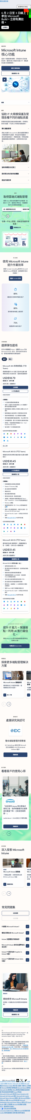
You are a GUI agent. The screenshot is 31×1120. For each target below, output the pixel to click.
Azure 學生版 (17, 1092)
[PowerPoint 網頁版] (24, 601)
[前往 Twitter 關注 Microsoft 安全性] (21, 1080)
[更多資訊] (6, 506)
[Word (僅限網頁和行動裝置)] (17, 524)
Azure (18, 1094)
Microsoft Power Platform (14, 1102)
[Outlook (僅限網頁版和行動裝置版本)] (17, 605)
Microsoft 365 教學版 (6, 1090)
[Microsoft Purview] (7, 440)
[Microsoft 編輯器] (14, 437)
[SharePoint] (11, 437)
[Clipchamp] (14, 605)
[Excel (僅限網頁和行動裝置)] (7, 433)
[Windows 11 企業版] (7, 528)
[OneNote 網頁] (4, 605)
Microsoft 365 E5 (11, 595)
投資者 (24, 1104)
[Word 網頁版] (4, 433)
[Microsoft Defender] (4, 440)
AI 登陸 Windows (8, 1083)
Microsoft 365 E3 (11, 518)
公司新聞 (9, 1104)
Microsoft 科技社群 (14, 1100)
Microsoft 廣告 (12, 1096)
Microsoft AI (3, 1094)
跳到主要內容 (4, 1)
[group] (13, 684)
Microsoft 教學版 (6, 1088)
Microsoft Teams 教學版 (24, 1088)
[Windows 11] (21, 437)
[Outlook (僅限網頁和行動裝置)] (24, 433)
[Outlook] (17, 528)
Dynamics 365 (24, 1094)
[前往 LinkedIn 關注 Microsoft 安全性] (17, 1080)
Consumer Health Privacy (7, 1111)
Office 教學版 (16, 1090)
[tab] (11, 209)
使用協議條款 (8, 1113)
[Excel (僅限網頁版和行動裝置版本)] (21, 601)
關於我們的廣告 (20, 1113)
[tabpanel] (15, 234)
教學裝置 (14, 1088)
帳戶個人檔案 (17, 1086)
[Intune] (24, 437)
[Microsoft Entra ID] (17, 437)
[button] (4, 80)
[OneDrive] (7, 437)
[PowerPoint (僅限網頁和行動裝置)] (11, 433)
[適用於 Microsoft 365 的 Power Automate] (14, 531)
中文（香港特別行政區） (7, 1106)
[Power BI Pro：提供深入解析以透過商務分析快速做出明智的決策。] (11, 608)
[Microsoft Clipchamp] (21, 433)
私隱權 (25, 1111)
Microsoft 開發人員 (14, 1098)
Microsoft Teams (4, 1098)
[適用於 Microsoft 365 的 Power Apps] (11, 531)
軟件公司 (24, 1102)
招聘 (5, 1104)
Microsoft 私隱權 (17, 1104)
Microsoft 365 (17, 1083)
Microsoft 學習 (25, 1098)
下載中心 (24, 1086)
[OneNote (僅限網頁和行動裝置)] (14, 433)
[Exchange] (4, 437)
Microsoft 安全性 (12, 1094)
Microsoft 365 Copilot (23, 1096)
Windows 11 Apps (8, 1086)
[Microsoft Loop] (17, 433)
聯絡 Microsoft (18, 1111)
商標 (13, 1113)
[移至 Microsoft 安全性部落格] (25, 1080)
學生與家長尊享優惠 (8, 1092)
